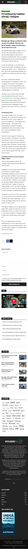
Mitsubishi (9, 418)
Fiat (11, 408)
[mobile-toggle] (2, 2)
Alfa (3, 403)
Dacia (16, 405)
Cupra (11, 405)
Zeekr (4, 431)
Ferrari (7, 408)
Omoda (23, 418)
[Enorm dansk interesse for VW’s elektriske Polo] (23, 357)
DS (20, 405)
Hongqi (10, 410)
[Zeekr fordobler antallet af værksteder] (23, 386)
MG (23, 416)
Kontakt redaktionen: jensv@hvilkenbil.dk (14, 543)
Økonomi (7, 11)
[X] (11, 241)
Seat (17, 423)
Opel (4, 421)
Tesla (21, 426)
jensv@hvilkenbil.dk (7, 233)
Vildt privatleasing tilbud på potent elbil (11, 328)
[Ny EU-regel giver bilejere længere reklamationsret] (23, 364)
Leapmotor (18, 413)
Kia (7, 413)
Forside (3, 9)
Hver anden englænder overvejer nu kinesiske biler (14, 332)
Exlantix (3, 408)
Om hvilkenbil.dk (7, 541)
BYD (18, 402)
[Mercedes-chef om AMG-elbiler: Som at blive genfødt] (23, 379)
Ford (21, 407)
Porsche (5, 423)
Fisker (16, 408)
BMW (12, 402)
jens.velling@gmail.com (17, 479)
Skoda (5, 426)
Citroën (5, 405)
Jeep (3, 413)
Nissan (18, 418)
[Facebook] (7, 241)
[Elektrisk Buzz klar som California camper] (23, 371)
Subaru (10, 426)
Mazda (8, 416)
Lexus (3, 416)
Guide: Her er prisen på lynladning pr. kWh (12, 322)
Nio (13, 418)
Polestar (18, 421)
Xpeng (21, 429)
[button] (26, 2)
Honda (4, 410)
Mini (3, 418)
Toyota (5, 429)
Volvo (11, 429)
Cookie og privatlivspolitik (17, 541)
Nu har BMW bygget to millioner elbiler (11, 339)
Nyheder (8, 9)
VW (16, 428)
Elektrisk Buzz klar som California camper (12, 325)
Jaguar (23, 410)
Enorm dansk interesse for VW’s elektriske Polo (13, 335)
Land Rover (11, 413)
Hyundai (16, 410)
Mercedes (16, 415)
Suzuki (15, 426)
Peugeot (10, 421)
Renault (12, 423)
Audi (7, 402)
